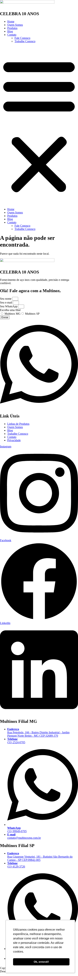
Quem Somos (15, 24)
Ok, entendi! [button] (41, 961)
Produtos (12, 28)
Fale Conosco (22, 38)
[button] (39, 125)
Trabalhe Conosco (25, 41)
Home (10, 21)
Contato (11, 34)
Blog (10, 31)
